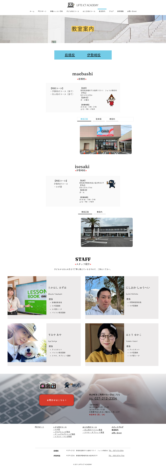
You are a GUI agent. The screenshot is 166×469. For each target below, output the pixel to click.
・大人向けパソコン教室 (92, 430)
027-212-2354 (86, 95)
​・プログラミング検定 (61, 432)
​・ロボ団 (56, 429)
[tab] (84, 119)
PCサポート (39, 427)
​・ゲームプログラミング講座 (64, 434)
